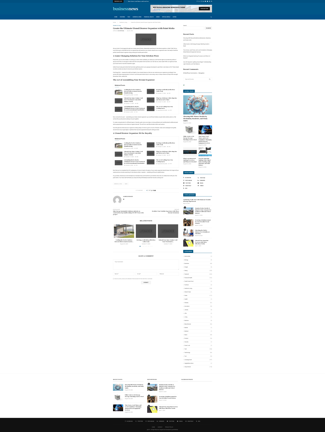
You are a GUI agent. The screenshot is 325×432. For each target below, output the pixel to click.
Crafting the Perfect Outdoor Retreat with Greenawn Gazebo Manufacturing (133, 91)
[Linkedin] (203, 1)
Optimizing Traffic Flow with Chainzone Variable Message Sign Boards (197, 200)
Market (198, 327)
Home (115, 16)
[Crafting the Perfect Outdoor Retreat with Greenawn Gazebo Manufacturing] (118, 92)
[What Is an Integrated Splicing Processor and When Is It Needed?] (190, 151)
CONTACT (160, 427)
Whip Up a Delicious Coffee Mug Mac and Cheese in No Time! (166, 99)
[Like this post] (148, 190)
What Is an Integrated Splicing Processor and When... (142, 1)
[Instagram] (201, 1)
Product (198, 338)
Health (198, 299)
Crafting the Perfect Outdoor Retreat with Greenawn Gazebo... (124, 240)
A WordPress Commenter (190, 73)
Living (198, 317)
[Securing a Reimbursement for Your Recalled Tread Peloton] (188, 222)
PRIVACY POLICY (169, 427)
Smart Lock (198, 345)
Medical (198, 331)
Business (198, 263)
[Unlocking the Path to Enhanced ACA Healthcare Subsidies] (188, 233)
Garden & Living (137, 16)
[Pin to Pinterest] (153, 190)
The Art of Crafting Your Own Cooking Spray (164, 107)
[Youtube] (205, 1)
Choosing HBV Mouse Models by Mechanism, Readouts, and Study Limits (195, 119)
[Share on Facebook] (149, 190)
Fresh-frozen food (198, 281)
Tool (198, 356)
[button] (125, 1)
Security (198, 341)
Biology (198, 260)
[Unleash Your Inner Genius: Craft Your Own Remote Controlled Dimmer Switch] (118, 100)
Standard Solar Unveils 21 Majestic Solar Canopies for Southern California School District (203, 211)
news (126, 183)
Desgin (198, 267)
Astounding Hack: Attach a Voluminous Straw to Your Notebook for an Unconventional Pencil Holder (134, 108)
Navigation (201, 73)
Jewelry (198, 309)
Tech (128, 16)
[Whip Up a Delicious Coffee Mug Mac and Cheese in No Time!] (150, 100)
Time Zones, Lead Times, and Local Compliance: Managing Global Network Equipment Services (205, 140)
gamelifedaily (121, 30)
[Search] (211, 17)
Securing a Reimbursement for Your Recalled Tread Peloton (203, 221)
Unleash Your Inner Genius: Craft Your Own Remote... (168, 240)
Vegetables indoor (198, 363)
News (198, 334)
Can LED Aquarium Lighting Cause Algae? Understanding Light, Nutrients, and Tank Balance (204, 162)
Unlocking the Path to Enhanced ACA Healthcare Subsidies (202, 232)
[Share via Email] (155, 190)
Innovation (198, 306)
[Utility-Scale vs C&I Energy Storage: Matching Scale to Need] (190, 129)
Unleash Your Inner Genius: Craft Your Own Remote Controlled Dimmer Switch (133, 99)
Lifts (198, 313)
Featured (122, 16)
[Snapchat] (209, 1)
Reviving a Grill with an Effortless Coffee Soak (146, 240)
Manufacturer (198, 324)
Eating (174, 16)
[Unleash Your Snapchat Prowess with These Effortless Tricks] (188, 243)
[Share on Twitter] (151, 190)
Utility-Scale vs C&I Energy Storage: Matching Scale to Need (190, 138)
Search (185, 25)
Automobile (198, 256)
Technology (198, 352)
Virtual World (166, 16)
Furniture (198, 284)
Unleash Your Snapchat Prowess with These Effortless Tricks (201, 242)
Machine (198, 320)
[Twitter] (199, 1)
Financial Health (149, 16)
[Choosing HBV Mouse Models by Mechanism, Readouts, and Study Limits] (197, 104)
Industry (198, 302)
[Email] (207, 1)
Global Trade (198, 292)
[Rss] (211, 1)
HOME (153, 427)
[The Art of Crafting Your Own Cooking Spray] (150, 108)
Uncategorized (198, 359)
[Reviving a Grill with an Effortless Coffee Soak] (150, 91)
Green (158, 16)
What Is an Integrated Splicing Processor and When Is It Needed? (190, 160)
